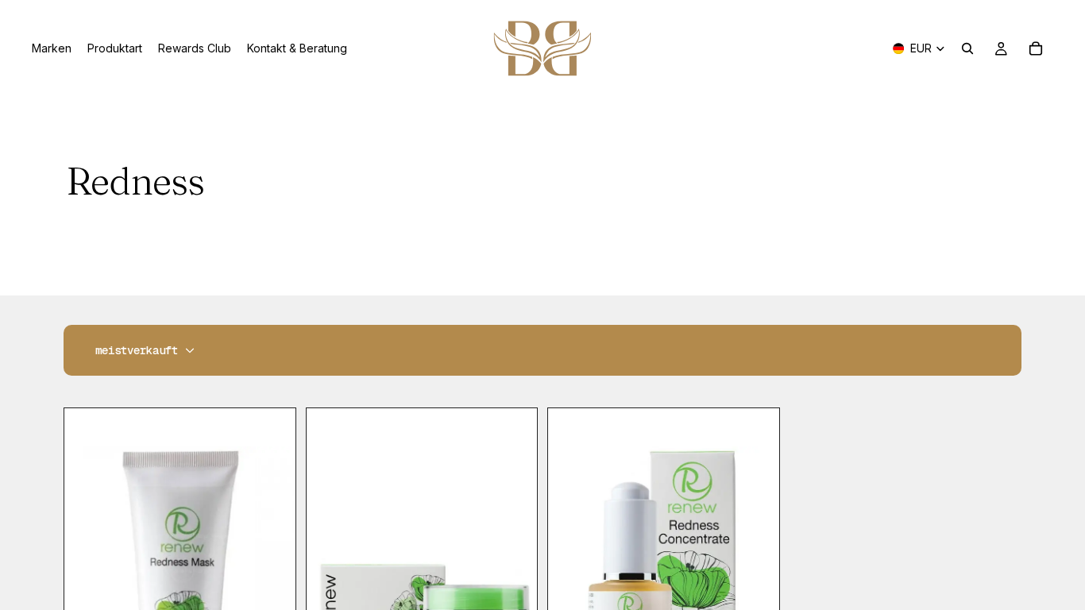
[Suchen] (967, 48)
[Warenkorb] (1035, 48)
